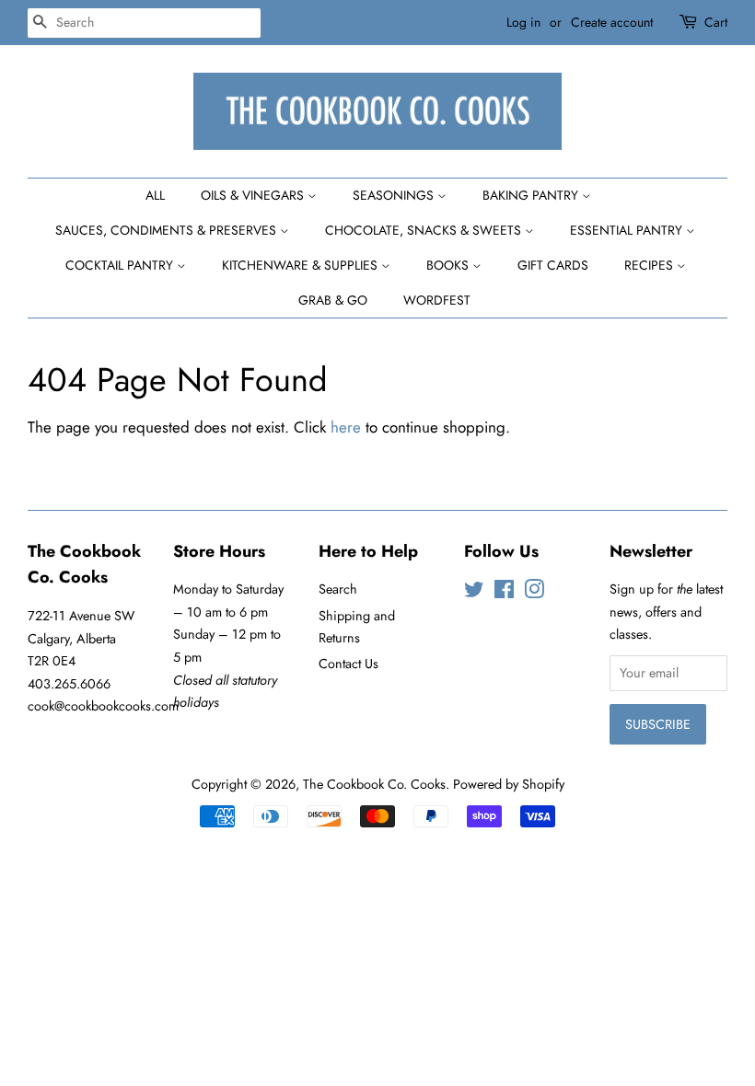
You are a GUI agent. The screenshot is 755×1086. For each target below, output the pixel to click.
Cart (715, 22)
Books (449, 265)
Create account (612, 22)
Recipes (650, 265)
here (346, 427)
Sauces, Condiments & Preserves (167, 230)
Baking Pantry (532, 195)
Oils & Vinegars (254, 195)
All (155, 195)
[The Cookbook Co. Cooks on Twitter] (474, 592)
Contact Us (348, 663)
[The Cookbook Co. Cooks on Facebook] (504, 592)
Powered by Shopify (508, 784)
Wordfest (436, 300)
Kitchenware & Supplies (301, 265)
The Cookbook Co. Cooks (374, 784)
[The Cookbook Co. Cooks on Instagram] (534, 592)
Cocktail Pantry (121, 265)
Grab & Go (332, 300)
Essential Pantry (628, 230)
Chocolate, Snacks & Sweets (425, 230)
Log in (523, 22)
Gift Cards (552, 265)
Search (338, 589)
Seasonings (395, 195)
